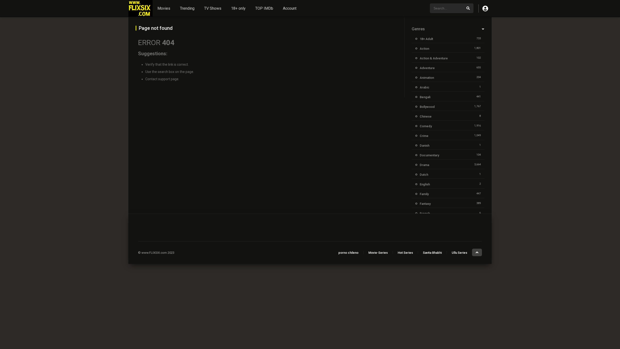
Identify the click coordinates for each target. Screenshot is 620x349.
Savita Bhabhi (432, 252)
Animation (427, 77)
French (425, 213)
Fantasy (425, 204)
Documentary (429, 155)
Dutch (424, 174)
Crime (424, 136)
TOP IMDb (264, 8)
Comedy (426, 126)
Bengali (425, 97)
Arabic (424, 87)
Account (289, 8)
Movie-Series (378, 252)
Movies (163, 8)
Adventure (427, 68)
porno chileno (348, 252)
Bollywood (427, 107)
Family (424, 194)
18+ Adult (426, 39)
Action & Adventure (434, 58)
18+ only (238, 8)
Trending (187, 8)
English (425, 184)
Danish (424, 145)
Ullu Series (459, 252)
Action (424, 48)
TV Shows (212, 8)
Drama (424, 165)
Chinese (426, 116)
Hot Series (405, 252)
